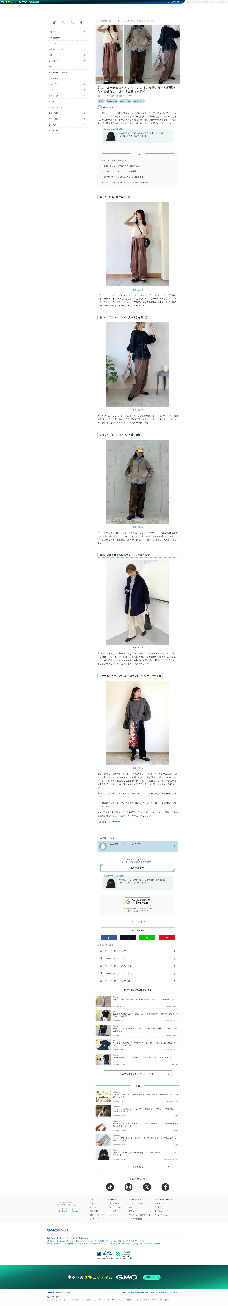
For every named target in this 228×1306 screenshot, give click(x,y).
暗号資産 (146, 1300)
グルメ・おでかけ (56, 107)
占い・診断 (53, 119)
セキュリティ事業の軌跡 (153, 1243)
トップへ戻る (136, 921)
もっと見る (137, 1166)
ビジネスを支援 (86, 1300)
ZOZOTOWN (112, 101)
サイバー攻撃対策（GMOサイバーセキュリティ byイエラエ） (82, 1244)
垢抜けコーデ (139, 101)
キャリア (52, 125)
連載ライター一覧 (56, 49)
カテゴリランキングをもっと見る (138, 1074)
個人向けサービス (156, 1300)
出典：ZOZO (138, 289)
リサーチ (121, 1300)
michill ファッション (110, 107)
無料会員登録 (54, 38)
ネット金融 (137, 1300)
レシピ (51, 90)
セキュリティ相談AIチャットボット (134, 1241)
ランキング (53, 61)
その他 (167, 1300)
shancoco (175, 1064)
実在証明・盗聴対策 (53, 1244)
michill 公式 (171, 1101)
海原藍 (176, 1116)
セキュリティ (97, 1300)
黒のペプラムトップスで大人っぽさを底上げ (123, 166)
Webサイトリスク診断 (113, 1241)
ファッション (54, 78)
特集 (50, 67)
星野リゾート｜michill (58, 72)
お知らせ (52, 32)
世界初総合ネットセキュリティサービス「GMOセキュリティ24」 (68, 1241)
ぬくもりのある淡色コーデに (116, 160)
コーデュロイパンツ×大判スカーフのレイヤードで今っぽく (129, 182)
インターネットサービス (54, 1300)
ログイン (52, 43)
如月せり (175, 1130)
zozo (102, 101)
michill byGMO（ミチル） (105, 21)
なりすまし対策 (138, 1244)
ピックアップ (54, 130)
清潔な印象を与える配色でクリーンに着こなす (123, 177)
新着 (50, 55)
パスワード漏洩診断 (97, 1241)
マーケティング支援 (110, 1300)
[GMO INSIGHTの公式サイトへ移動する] (58, 1230)
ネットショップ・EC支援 (71, 1300)
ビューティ (53, 84)
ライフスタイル (55, 96)
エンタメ (52, 101)
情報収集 (129, 1300)
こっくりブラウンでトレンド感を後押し (121, 171)
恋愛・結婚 (53, 113)
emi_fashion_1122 (172, 1006)
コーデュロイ (125, 101)
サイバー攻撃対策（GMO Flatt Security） (117, 1244)
